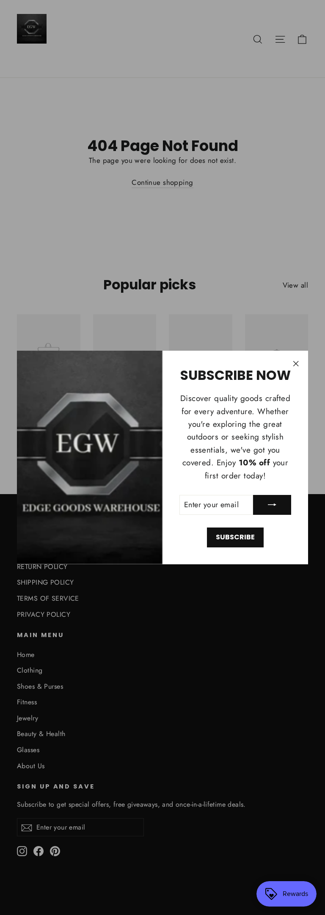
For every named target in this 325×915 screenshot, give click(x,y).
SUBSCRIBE (235, 537)
